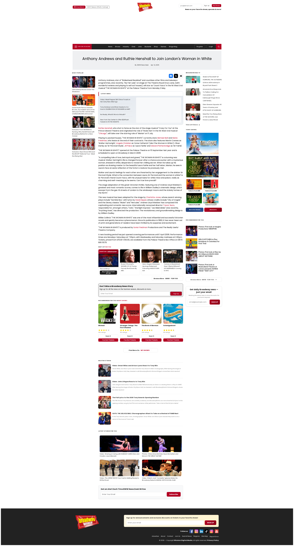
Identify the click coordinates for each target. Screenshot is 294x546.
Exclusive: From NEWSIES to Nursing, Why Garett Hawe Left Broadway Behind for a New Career (83, 127)
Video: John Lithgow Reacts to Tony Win (128, 381)
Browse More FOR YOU (166, 278)
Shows (117, 46)
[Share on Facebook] (171, 76)
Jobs (140, 46)
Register (200, 46)
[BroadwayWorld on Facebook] (191, 531)
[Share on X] (176, 76)
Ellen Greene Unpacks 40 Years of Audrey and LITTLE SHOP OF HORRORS (212, 107)
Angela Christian (123, 143)
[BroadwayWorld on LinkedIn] (201, 531)
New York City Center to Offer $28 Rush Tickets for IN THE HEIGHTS (114, 121)
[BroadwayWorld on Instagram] (196, 531)
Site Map (204, 536)
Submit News (187, 536)
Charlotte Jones (153, 197)
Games (163, 46)
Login (211, 46)
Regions (197, 536)
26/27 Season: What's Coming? (97, 7)
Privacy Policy (213, 540)
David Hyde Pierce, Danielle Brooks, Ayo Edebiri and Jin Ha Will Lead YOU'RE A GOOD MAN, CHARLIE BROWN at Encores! (83, 105)
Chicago (102, 133)
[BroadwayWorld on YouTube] (217, 531)
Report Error (214, 537)
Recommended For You (195, 220)
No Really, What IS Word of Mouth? (113, 114)
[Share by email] (181, 76)
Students (147, 46)
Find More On (139, 350)
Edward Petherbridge (160, 146)
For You (108, 247)
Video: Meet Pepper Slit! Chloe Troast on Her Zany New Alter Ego (115, 101)
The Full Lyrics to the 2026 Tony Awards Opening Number (135, 397)
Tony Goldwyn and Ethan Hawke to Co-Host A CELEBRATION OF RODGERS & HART (115, 108)
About (163, 536)
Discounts (213, 210)
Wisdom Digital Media (183, 540)
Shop (156, 46)
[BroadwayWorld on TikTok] (206, 531)
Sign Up (210, 523)
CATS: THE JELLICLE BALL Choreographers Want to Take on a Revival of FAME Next (145, 413)
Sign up (214, 302)
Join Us (177, 536)
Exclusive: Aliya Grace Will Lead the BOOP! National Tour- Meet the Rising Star (83, 148)
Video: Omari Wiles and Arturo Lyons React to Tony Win (135, 365)
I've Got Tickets (108, 340)
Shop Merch (80, 7)
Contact (170, 536)
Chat (133, 46)
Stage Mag (173, 46)
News (110, 46)
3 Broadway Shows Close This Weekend (83, 85)
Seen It (108, 336)
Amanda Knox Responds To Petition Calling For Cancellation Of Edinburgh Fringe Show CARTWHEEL (212, 95)
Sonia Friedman (140, 227)
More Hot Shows (194, 210)
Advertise (155, 536)
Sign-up (206, 5)
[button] (218, 46)
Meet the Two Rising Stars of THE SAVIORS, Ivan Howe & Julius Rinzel (212, 117)
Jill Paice (128, 146)
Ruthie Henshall (105, 128)
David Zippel (140, 200)
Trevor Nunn (168, 205)
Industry (126, 46)
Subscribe (173, 494)
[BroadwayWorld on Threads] (211, 531)
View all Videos (192, 125)
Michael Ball (162, 138)
